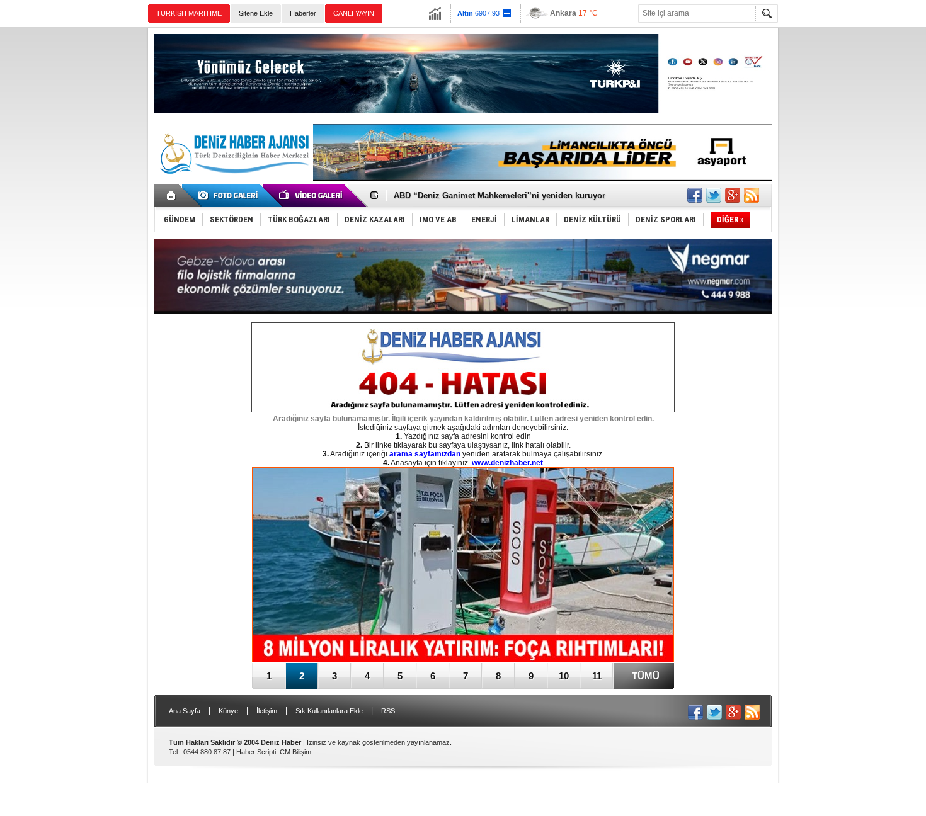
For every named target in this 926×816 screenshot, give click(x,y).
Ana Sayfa (184, 711)
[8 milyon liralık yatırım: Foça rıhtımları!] (463, 565)
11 (597, 676)
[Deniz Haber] (233, 181)
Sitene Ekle (256, 13)
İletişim (266, 711)
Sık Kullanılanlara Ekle (329, 711)
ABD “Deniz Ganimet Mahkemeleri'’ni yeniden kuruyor (499, 195)
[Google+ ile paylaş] (732, 195)
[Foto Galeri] (230, 195)
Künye (228, 711)
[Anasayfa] (171, 195)
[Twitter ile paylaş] (713, 195)
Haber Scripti (256, 752)
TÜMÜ (646, 676)
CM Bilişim (295, 752)
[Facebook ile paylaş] (694, 195)
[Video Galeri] (312, 195)
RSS (388, 711)
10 (564, 676)
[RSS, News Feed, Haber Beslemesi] (751, 195)
